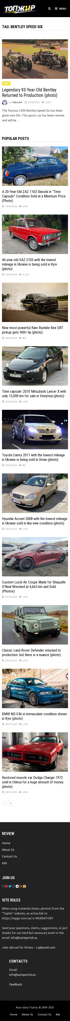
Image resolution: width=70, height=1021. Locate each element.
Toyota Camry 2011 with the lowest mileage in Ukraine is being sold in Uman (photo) (33, 457)
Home (6, 843)
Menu (62, 8)
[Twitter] (10, 886)
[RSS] (21, 886)
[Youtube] (6, 886)
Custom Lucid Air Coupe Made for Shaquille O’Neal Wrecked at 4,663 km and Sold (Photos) (34, 586)
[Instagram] (14, 886)
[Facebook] (3, 886)
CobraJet (17, 102)
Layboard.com (45, 947)
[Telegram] (18, 886)
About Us (8, 850)
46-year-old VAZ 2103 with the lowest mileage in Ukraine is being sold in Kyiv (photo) (29, 264)
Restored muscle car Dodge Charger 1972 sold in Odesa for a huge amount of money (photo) (33, 782)
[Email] (24, 886)
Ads (4, 863)
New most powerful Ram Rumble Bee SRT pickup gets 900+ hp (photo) (32, 330)
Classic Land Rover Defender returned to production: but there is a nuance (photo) (31, 652)
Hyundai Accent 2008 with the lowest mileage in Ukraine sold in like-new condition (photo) (34, 521)
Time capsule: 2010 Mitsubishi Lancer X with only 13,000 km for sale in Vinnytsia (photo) (34, 393)
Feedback (15, 984)
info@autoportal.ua (24, 938)
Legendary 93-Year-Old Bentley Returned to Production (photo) (29, 92)
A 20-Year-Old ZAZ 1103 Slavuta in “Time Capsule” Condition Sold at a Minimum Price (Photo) (34, 196)
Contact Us (9, 856)
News (6, 83)
